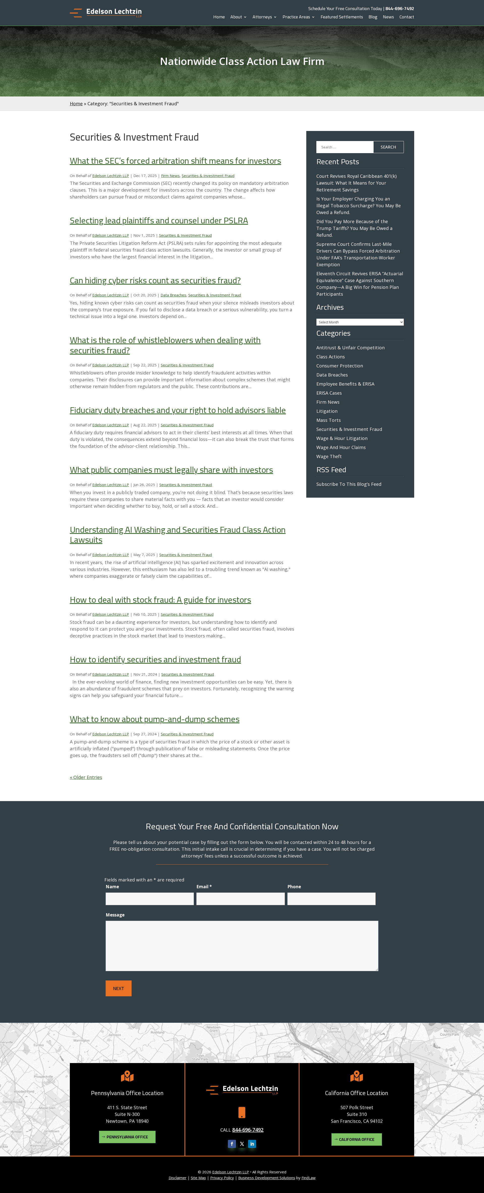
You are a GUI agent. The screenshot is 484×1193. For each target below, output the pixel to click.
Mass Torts (328, 420)
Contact (407, 18)
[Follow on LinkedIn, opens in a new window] (252, 1144)
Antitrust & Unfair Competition (350, 348)
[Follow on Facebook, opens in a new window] (232, 1144)
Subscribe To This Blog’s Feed (348, 484)
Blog (373, 18)
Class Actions (330, 357)
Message (115, 915)
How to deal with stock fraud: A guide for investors (160, 599)
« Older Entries (86, 777)
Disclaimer (178, 1177)
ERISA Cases (329, 393)
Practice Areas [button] (296, 18)
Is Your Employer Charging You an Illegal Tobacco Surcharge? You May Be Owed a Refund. (358, 205)
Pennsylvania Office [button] (127, 1137)
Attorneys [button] (262, 18)
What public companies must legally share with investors (171, 470)
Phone (294, 887)
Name (112, 887)
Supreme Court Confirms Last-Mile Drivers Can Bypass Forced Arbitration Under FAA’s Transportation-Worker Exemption (358, 254)
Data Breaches (173, 294)
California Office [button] (356, 1139)
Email (204, 887)
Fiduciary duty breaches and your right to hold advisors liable (178, 410)
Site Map (198, 1177)
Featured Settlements (342, 18)
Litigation (327, 411)
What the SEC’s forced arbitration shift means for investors (175, 160)
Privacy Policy (222, 1177)
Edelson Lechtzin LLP (110, 175)
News (388, 18)
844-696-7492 (399, 8)
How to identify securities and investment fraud (155, 659)
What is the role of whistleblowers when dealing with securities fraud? (165, 345)
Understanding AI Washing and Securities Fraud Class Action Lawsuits (178, 535)
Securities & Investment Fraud (208, 175)
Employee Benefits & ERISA (345, 384)
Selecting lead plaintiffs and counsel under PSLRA (159, 220)
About (236, 18)
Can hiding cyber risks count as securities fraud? (155, 280)
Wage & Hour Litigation (342, 438)
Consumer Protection (339, 366)
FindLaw (308, 1177)
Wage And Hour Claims (341, 447)
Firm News (170, 175)
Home (219, 18)
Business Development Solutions (266, 1177)
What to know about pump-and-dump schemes (154, 719)
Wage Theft (329, 456)
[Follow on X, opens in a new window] (242, 1144)
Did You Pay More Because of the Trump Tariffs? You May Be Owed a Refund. (354, 228)
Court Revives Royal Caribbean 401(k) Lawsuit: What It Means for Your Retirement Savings (356, 183)
